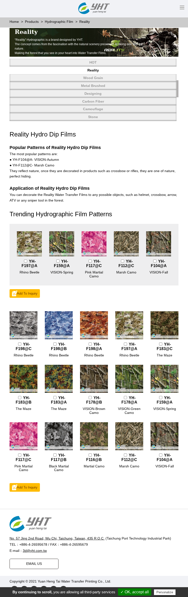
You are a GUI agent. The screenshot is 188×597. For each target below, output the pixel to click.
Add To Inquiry (27, 293)
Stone (93, 117)
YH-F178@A (129, 400)
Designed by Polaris (127, 581)
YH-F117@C (94, 263)
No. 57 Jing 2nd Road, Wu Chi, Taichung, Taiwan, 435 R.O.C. (57, 538)
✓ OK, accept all (134, 592)
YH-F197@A (29, 263)
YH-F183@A (59, 400)
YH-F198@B (59, 346)
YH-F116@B (94, 457)
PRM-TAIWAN (156, 581)
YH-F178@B (94, 400)
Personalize (164, 592)
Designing (93, 93)
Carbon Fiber (93, 101)
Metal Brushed (93, 86)
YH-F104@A (159, 263)
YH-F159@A (62, 263)
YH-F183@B (24, 400)
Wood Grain (93, 78)
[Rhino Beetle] (29, 243)
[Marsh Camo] (126, 243)
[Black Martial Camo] (59, 436)
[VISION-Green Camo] (129, 379)
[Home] (94, 523)
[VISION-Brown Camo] (94, 379)
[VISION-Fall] (158, 243)
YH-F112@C (126, 263)
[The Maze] (164, 325)
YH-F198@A (94, 346)
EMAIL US (34, 564)
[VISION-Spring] (61, 243)
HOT (93, 62)
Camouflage (93, 109)
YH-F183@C (165, 346)
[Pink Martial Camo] (94, 243)
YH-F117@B (59, 457)
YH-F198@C (24, 346)
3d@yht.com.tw (35, 551)
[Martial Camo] (94, 436)
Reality (93, 70)
